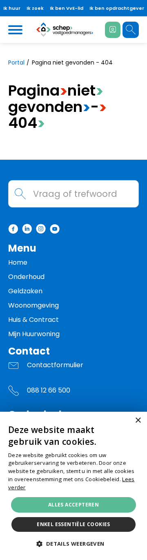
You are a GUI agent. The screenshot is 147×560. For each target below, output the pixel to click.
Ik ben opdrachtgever (116, 8)
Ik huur (11, 8)
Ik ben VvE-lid (66, 8)
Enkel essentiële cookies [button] (73, 524)
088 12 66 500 (48, 390)
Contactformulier (55, 365)
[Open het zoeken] (130, 30)
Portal (16, 62)
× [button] (138, 420)
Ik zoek (35, 8)
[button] (73, 544)
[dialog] (73, 486)
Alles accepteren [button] (73, 504)
